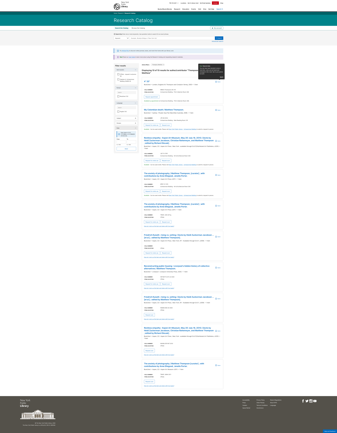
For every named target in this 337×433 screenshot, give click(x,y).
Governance (260, 408)
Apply (126, 148)
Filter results (120, 66)
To (127, 139)
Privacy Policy (261, 400)
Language (273, 405)
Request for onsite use (152, 125)
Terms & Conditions (262, 405)
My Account (172, 3)
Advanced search (217, 41)
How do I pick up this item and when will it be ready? (159, 226)
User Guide (132, 57)
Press (244, 402)
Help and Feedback (330, 431)
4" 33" (147, 81)
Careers (244, 405)
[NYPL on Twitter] (307, 401)
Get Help (211, 9)
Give (204, 9)
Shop (221, 3)
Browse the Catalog (138, 28)
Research (177, 9)
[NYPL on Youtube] (315, 401)
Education (185, 9)
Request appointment (152, 97)
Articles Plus (125, 50)
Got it (221, 77)
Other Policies (260, 402)
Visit (199, 9)
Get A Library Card (193, 3)
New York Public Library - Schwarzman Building (183, 129)
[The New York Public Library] (121, 5)
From (118, 139)
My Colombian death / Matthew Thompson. (164, 110)
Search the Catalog (121, 28)
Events (193, 9)
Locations (183, 3)
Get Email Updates (205, 3)
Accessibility (246, 400)
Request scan (166, 125)
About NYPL (273, 402)
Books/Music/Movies (165, 9)
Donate (215, 3)
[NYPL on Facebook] (303, 401)
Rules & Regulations (275, 400)
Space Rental (246, 408)
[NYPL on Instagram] (311, 401)
